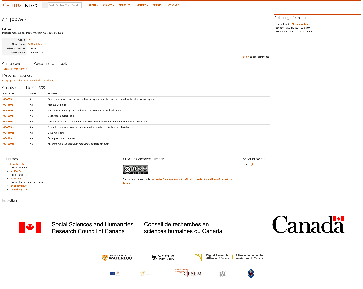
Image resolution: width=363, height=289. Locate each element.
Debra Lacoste (16, 164)
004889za (8, 127)
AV (29, 39)
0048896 (8, 104)
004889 (7, 99)
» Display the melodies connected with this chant (27, 80)
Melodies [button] (125, 5)
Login (251, 164)
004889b (8, 116)
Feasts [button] (157, 5)
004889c (8, 121)
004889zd (8, 144)
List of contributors (19, 185)
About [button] (93, 5)
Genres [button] (142, 5)
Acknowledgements (19, 189)
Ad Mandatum (35, 44)
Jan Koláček (15, 178)
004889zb (8, 132)
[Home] (21, 4)
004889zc (8, 138)
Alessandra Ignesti (302, 24)
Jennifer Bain (16, 171)
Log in (246, 56)
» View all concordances (14, 68)
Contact (173, 5)
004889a (8, 110)
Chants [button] (108, 5)
